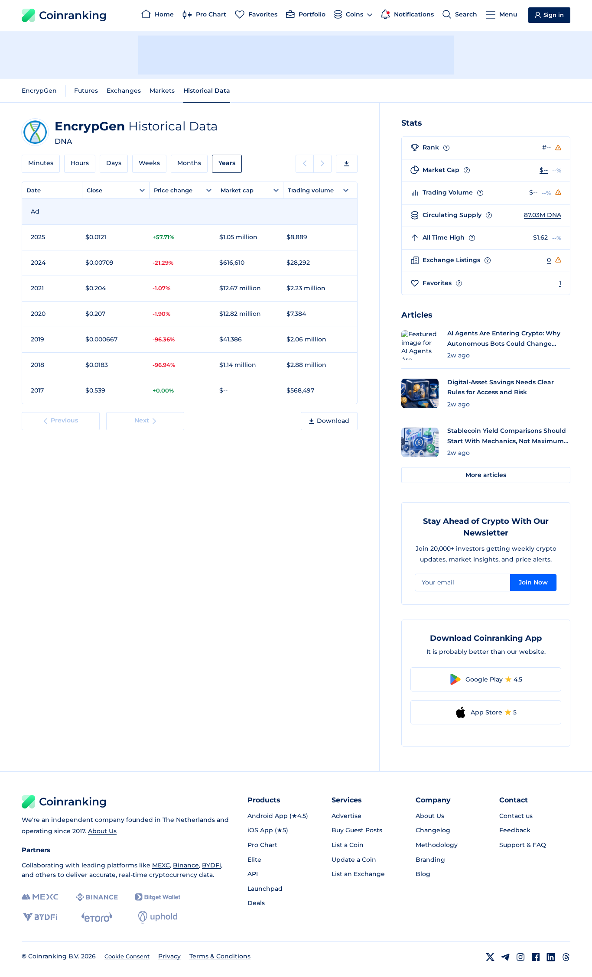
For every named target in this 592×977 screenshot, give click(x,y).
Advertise (346, 816)
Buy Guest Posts (357, 830)
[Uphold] (157, 917)
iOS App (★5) (267, 830)
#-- (546, 147)
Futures (86, 90)
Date (33, 190)
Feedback (514, 830)
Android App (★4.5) (277, 816)
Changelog (433, 830)
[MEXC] (40, 897)
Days (113, 163)
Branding (430, 859)
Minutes (40, 163)
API (252, 874)
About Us (102, 831)
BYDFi (211, 865)
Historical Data (206, 90)
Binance (186, 865)
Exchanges (124, 90)
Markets (162, 90)
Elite (254, 859)
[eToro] (97, 917)
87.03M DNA (542, 215)
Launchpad (265, 889)
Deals (256, 903)
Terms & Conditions (219, 956)
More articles (485, 475)
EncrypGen (39, 90)
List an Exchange (358, 874)
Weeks (149, 163)
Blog (423, 874)
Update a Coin (354, 859)
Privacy (169, 956)
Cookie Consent (127, 956)
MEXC (161, 865)
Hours (80, 163)
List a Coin (348, 845)
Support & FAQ (522, 845)
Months (189, 163)
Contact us (516, 816)
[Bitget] (157, 897)
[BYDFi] (40, 917)
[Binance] (97, 897)
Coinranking (73, 15)
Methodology (437, 845)
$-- (544, 170)
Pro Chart (262, 845)
